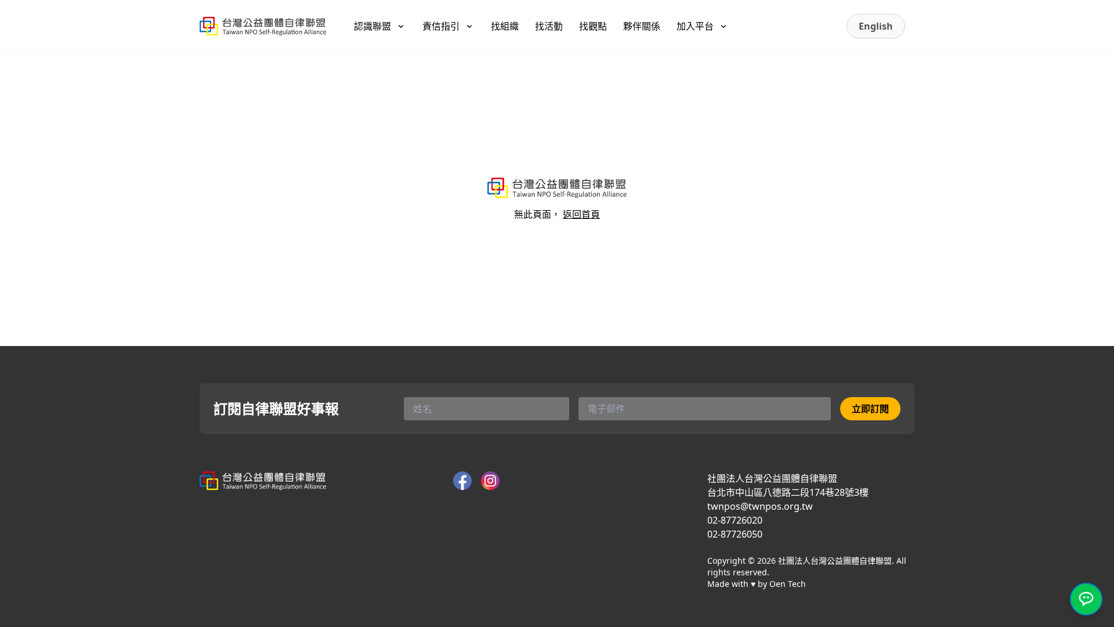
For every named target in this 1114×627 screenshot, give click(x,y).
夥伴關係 (641, 26)
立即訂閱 (870, 408)
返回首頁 (581, 214)
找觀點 (593, 26)
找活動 (549, 26)
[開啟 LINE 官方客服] (1086, 599)
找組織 (505, 26)
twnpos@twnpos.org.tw (760, 506)
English (876, 26)
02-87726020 (734, 520)
